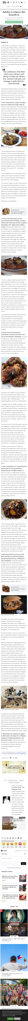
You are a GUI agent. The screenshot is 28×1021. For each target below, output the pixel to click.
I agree (10, 1018)
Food (12, 6)
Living (8, 6)
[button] (24, 2)
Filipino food (13, 780)
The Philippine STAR (21, 753)
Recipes (18, 6)
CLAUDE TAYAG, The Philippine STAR (14, 18)
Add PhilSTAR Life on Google (13, 22)
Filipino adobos (14, 782)
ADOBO (21, 780)
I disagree (17, 1018)
